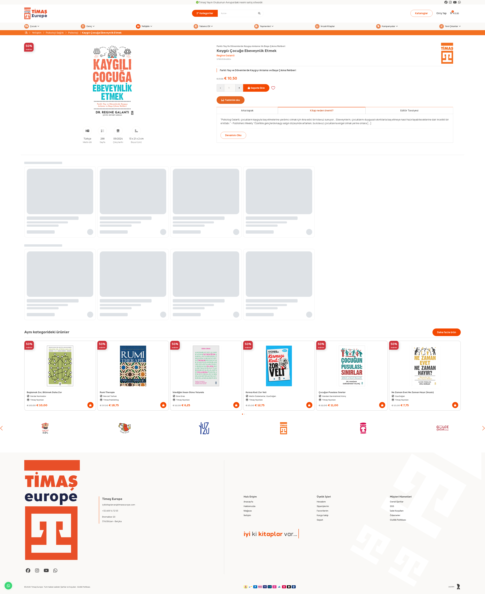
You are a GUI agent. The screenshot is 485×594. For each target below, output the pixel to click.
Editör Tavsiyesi (409, 110)
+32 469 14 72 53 (110, 510)
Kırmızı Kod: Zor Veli (183, 392)
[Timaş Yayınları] (202, 428)
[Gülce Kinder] (440, 428)
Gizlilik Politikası (83, 587)
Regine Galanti (226, 55)
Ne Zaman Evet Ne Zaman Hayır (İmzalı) (340, 392)
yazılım (451, 586)
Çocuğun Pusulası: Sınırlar (259, 392)
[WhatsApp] (459, 2)
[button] (90, 405)
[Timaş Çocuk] (281, 428)
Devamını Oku (233, 135)
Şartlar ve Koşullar (68, 587)
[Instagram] (450, 2)
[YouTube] (455, 2)
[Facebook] (445, 2)
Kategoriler (206, 13)
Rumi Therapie (34, 392)
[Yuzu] (122, 428)
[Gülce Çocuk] (361, 428)
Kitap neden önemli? (321, 110)
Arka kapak (247, 110)
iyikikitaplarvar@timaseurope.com (118, 504)
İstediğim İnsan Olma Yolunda (115, 392)
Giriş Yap (441, 13)
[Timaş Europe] (52, 510)
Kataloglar (421, 13)
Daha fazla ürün (446, 332)
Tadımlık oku (232, 100)
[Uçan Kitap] (43, 428)
